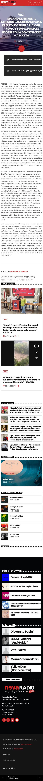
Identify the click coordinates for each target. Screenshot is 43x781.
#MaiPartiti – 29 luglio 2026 (23, 595)
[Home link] (9, 2)
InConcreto (18, 749)
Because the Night (16, 516)
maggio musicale (26, 280)
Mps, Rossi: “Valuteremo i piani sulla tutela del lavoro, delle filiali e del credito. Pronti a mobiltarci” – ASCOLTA (25, 438)
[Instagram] (4, 720)
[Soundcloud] (9, 768)
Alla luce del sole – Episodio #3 (24, 586)
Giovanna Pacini (22, 632)
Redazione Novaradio (19, 271)
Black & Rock (14, 534)
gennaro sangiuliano (9, 280)
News (21, 14)
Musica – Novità (9, 473)
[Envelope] (17, 720)
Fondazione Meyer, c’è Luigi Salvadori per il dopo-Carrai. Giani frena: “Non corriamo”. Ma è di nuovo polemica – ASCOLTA (25, 429)
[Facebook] (15, 768)
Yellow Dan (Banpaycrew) (21, 668)
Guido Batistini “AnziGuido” (21, 641)
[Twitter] (12, 720)
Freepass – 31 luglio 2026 (21, 577)
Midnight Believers (16, 507)
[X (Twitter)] (7, 768)
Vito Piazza (18, 650)
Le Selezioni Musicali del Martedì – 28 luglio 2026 (26, 604)
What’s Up (8, 479)
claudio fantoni (7, 277)
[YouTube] (4, 768)
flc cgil (31, 277)
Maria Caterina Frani (25, 659)
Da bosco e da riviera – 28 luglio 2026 (25, 614)
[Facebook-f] (8, 720)
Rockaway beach (16, 498)
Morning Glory (15, 525)
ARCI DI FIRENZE (26, 744)
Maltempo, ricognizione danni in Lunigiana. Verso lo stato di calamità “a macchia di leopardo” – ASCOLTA (21, 380)
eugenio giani (21, 277)
